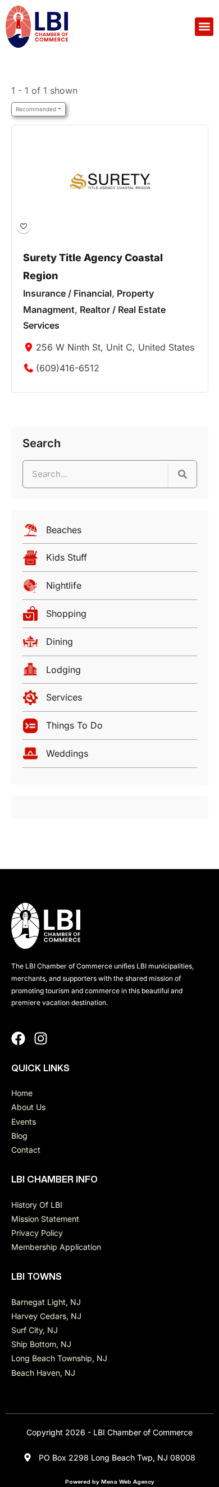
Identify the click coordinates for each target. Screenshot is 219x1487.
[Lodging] (109, 673)
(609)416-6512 (67, 368)
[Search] (182, 474)
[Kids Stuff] (109, 560)
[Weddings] (109, 756)
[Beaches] (109, 533)
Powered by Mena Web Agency (109, 1481)
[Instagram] (41, 1038)
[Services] (109, 700)
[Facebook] (18, 1038)
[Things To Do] (109, 728)
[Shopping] (109, 616)
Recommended (36, 109)
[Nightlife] (109, 588)
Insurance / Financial (67, 293)
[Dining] (109, 645)
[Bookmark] (23, 226)
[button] (204, 26)
